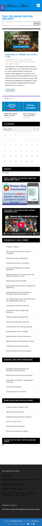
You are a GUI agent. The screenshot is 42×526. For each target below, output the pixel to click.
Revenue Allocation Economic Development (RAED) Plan (20, 286)
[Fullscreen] (37, 234)
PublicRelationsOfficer (13, 60)
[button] (2, 7)
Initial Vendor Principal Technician (17, 322)
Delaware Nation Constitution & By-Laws (20, 274)
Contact (15, 524)
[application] (21, 225)
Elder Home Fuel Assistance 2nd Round (19, 375)
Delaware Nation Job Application (17, 317)
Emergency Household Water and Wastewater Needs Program (17, 369)
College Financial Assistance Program (18, 417)
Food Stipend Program (13, 387)
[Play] (5, 234)
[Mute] (34, 234)
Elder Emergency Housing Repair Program (20, 341)
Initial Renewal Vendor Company (17, 331)
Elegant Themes (17, 521)
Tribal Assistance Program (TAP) (17, 407)
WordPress (35, 521)
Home (10, 524)
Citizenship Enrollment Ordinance (17, 263)
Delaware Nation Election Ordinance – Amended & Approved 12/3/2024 (19, 293)
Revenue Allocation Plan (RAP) (16, 281)
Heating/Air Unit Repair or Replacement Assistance (19, 381)
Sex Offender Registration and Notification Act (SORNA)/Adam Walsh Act (20, 300)
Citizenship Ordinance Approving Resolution (17, 311)
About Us (22, 524)
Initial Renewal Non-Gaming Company (19, 327)
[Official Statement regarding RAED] (30, 106)
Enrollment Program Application (17, 258)
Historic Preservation (24, 62)
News (6, 64)
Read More (10, 90)
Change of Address (12, 247)
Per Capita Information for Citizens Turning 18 (18, 252)
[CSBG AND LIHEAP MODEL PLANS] (11, 106)
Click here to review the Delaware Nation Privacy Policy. (21, 509)
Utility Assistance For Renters (16, 392)
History (33, 62)
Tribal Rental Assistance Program (17, 346)
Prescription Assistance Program (17, 431)
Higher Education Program (15, 412)
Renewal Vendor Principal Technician (18, 336)
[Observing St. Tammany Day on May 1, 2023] (21, 41)
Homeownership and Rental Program (18, 351)
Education (15, 62)
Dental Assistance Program (15, 426)
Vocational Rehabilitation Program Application (18, 269)
